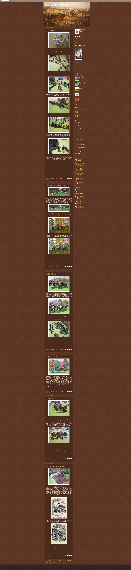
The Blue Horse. (51, 274)
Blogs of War (78, 206)
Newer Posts (48, 560)
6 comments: (61, 458)
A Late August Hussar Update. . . (79, 166)
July (78, 132)
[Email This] (67, 178)
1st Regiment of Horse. (53, 357)
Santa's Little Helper (80, 197)
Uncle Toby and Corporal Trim (55, 466)
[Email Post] (65, 178)
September (79, 129)
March (78, 138)
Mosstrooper (82, 29)
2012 (77, 153)
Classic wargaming (79, 193)
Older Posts (70, 560)
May (78, 135)
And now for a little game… (81, 161)
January (78, 151)
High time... (78, 200)
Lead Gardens (78, 203)
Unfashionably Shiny (80, 196)
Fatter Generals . (82, 77)
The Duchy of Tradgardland (78, 160)
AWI (75, 111)
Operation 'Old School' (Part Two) (82, 83)
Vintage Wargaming (79, 189)
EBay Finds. (49, 399)
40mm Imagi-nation (78, 106)
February (79, 150)
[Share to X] (69, 178)
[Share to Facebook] (70, 178)
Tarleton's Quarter (80, 181)
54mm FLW (76, 110)
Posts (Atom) (52, 562)
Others (76, 115)
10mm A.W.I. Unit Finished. (82, 88)
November (79, 126)
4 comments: (61, 349)
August (78, 131)
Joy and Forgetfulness (80, 172)
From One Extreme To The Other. (82, 98)
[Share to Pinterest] (71, 178)
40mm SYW (50, 179)
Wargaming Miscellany (80, 168)
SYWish (76, 116)
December (79, 125)
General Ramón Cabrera (80, 182)
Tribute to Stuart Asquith (80, 194)
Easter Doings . (50, 30)
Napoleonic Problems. (79, 75)
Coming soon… (78, 186)
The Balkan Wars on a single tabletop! (79, 170)
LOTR (76, 112)
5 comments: (61, 266)
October (78, 128)
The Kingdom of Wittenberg (79, 177)
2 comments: (61, 178)
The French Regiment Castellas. (55, 186)
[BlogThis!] (68, 178)
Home (59, 560)
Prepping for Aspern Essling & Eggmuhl (79, 174)
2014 (77, 122)
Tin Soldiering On (56, 5)
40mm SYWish (77, 108)
